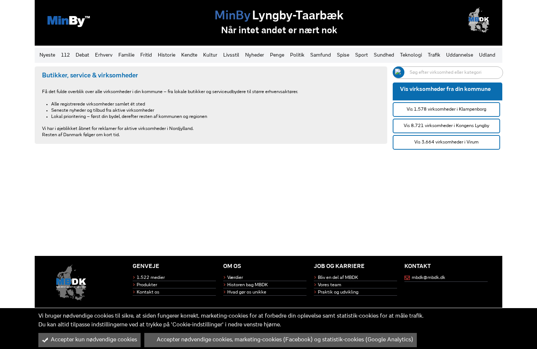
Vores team (329, 285)
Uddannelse (459, 55)
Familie (126, 55)
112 (65, 55)
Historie (166, 55)
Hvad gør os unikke (246, 292)
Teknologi (411, 55)
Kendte (189, 55)
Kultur (210, 55)
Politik (297, 55)
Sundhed (384, 55)
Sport (361, 55)
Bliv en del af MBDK (338, 277)
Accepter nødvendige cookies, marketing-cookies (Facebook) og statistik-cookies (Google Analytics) (285, 340)
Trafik (434, 55)
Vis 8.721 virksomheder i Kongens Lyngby (446, 125)
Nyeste (47, 55)
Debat (82, 55)
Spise (343, 55)
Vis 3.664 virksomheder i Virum (446, 142)
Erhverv (104, 55)
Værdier (235, 277)
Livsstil (231, 55)
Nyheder (254, 55)
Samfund (320, 55)
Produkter (147, 285)
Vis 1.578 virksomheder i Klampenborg (446, 109)
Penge (277, 55)
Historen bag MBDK (247, 285)
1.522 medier (151, 277)
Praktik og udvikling (338, 292)
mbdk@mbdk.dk (428, 277)
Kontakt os (148, 292)
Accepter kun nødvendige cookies (94, 340)
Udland (487, 55)
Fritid (146, 55)
